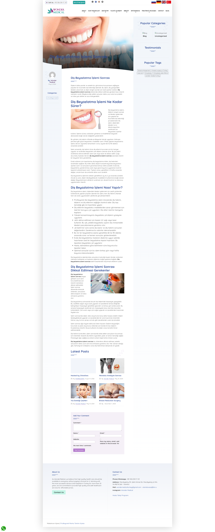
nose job (140, 73)
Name (76, 433)
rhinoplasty (148, 73)
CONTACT (161, 11)
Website (76, 439)
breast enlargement (144, 70)
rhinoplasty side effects (161, 73)
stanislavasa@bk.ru (150, 487)
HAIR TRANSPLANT (94, 11)
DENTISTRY (105, 11)
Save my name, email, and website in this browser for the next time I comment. (96, 443)
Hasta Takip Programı (120, 495)
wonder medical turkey (153, 76)
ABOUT (84, 11)
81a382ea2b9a (80, 379)
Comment (77, 423)
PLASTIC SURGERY (116, 11)
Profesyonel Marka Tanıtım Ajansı (72, 523)
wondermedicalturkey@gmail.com (129, 487)
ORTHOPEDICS (135, 11)
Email (102, 433)
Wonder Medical (53, 81)
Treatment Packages (149, 11)
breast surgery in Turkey (159, 70)
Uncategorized (52, 98)
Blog (167, 11)
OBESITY (126, 11)
